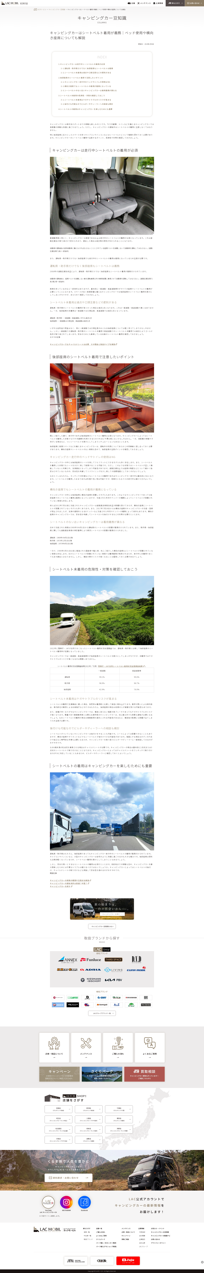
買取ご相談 (125, 1239)
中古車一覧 (87, 1236)
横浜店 (119, 1119)
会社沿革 (142, 1243)
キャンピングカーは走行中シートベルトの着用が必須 (82, 64)
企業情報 (159, 3)
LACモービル (42, 9)
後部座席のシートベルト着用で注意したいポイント (81, 77)
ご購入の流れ (100, 1232)
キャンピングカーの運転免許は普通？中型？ (68, 883)
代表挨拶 (142, 1232)
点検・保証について (128, 1232)
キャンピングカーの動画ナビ (160, 1236)
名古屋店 (58, 1129)
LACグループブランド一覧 (102, 1013)
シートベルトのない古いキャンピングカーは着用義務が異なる (90, 90)
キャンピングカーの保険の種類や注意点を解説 (69, 880)
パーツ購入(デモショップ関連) (106, 1246)
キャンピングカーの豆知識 (160, 1232)
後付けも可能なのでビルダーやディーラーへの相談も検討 (88, 104)
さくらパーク (100, 1239)
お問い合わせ (195, 3)
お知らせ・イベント (157, 1228)
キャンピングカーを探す (60, 886)
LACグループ (143, 1246)
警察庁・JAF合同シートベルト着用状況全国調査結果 (120, 666)
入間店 (88, 1119)
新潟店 (88, 1109)
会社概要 (142, 1236)
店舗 (133, 3)
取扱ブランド (88, 1239)
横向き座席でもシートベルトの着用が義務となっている (87, 86)
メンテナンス (145, 3)
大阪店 (58, 1140)
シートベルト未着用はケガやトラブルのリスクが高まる (87, 99)
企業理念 (142, 1239)
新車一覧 (87, 1232)
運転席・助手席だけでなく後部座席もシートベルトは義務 (88, 68)
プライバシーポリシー (158, 1243)
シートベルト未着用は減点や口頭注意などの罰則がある (87, 72)
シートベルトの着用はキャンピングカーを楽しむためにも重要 (86, 109)
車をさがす (176, 3)
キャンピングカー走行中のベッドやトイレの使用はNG (87, 82)
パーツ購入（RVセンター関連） (106, 1243)
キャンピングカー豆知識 (57, 9)
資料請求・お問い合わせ (66, 1177)
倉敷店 (88, 1140)
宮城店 (58, 1109)
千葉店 (119, 1109)
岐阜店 (88, 1129)
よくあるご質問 (101, 1236)
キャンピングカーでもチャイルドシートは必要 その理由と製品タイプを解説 (82, 344)
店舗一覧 (99, 1228)
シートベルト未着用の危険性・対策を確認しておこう (82, 95)
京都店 (119, 1129)
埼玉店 (58, 1119)
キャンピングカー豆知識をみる (102, 926)
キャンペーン (126, 1236)
